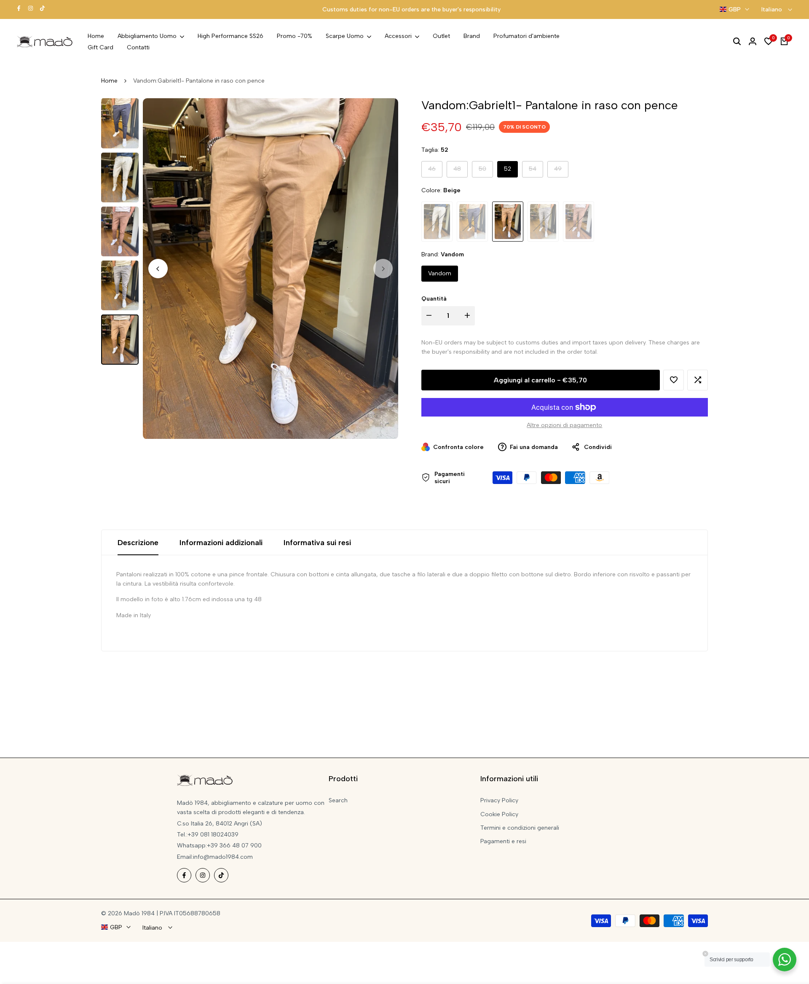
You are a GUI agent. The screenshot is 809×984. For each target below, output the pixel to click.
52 (507, 168)
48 (460, 171)
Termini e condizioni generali (519, 827)
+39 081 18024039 (213, 834)
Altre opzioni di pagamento (564, 425)
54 (535, 171)
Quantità (434, 298)
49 (561, 171)
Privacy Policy (499, 800)
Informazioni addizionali (221, 542)
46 (435, 171)
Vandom (439, 273)
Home (109, 80)
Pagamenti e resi (503, 841)
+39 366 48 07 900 (234, 845)
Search (338, 800)
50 (485, 171)
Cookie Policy (499, 814)
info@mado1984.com (223, 856)
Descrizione (138, 542)
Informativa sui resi (317, 542)
